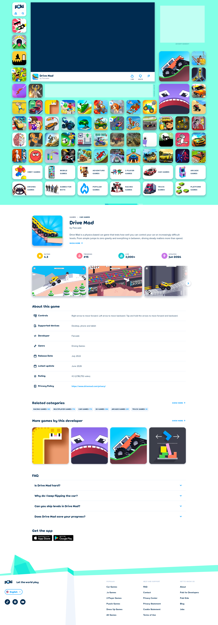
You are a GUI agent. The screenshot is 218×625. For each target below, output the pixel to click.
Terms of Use (149, 615)
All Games (111, 615)
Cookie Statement (151, 609)
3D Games (102, 409)
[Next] (188, 283)
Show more (75, 243)
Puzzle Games (113, 604)
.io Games (111, 593)
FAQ (145, 587)
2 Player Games (114, 598)
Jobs (182, 609)
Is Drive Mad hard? (47, 485)
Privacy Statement (152, 604)
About (183, 587)
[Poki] (19, 7)
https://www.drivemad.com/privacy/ (89, 386)
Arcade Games (120, 409)
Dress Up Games (114, 609)
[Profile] (15, 13)
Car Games (84, 217)
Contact (147, 593)
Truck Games (139, 409)
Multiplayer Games (64, 409)
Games (73, 217)
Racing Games (41, 409)
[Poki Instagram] (15, 602)
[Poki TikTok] (7, 602)
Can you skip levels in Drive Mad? (57, 506)
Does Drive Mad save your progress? (60, 516)
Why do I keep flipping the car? (56, 495)
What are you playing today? (22, 13)
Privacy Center (150, 598)
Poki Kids (184, 598)
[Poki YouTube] (23, 602)
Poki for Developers (189, 593)
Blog (182, 604)
